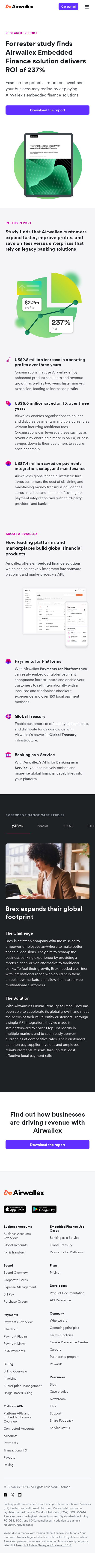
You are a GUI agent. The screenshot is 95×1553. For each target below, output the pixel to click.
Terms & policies (61, 1335)
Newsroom (58, 1399)
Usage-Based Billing (18, 1393)
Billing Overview (15, 1371)
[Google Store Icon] (44, 1209)
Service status (60, 1428)
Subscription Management (23, 1386)
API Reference (60, 1300)
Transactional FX (15, 1450)
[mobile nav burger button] (85, 6)
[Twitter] (12, 1494)
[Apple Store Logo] (15, 1209)
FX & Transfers (14, 1252)
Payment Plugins (15, 1336)
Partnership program (64, 1357)
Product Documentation (67, 1293)
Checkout (11, 1329)
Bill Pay (9, 1294)
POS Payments (14, 1351)
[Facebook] (5, 1494)
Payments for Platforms (60, 668)
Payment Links (14, 1344)
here (18, 1545)
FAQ (53, 1406)
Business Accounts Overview (17, 1236)
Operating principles (64, 1328)
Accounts (10, 1436)
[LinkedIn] (19, 1494)
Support (55, 1413)
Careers (55, 1350)
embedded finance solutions (56, 563)
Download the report (47, 110)
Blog (53, 1384)
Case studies (59, 1392)
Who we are (59, 1321)
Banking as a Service (64, 1238)
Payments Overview (18, 1322)
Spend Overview (16, 1273)
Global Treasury (63, 734)
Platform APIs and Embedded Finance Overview (18, 1417)
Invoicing (10, 1378)
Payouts (9, 1458)
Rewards (56, 1364)
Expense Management (20, 1287)
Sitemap (64, 1487)
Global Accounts (15, 1245)
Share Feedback (61, 1421)
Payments (11, 1443)
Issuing (9, 1465)
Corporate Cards (16, 1280)
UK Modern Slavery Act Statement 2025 (47, 1545)
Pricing (54, 1273)
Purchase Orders (16, 1302)
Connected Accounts (19, 1429)
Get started (68, 6)
